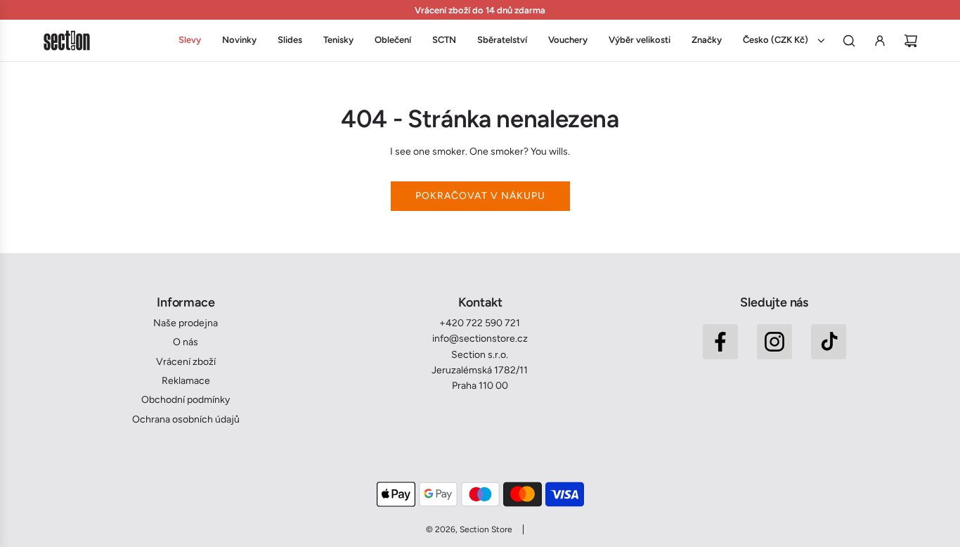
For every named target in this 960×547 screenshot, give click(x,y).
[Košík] (910, 40)
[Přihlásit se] (879, 40)
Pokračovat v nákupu (480, 196)
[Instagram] (774, 342)
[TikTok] (829, 342)
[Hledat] (848, 40)
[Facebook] (720, 342)
